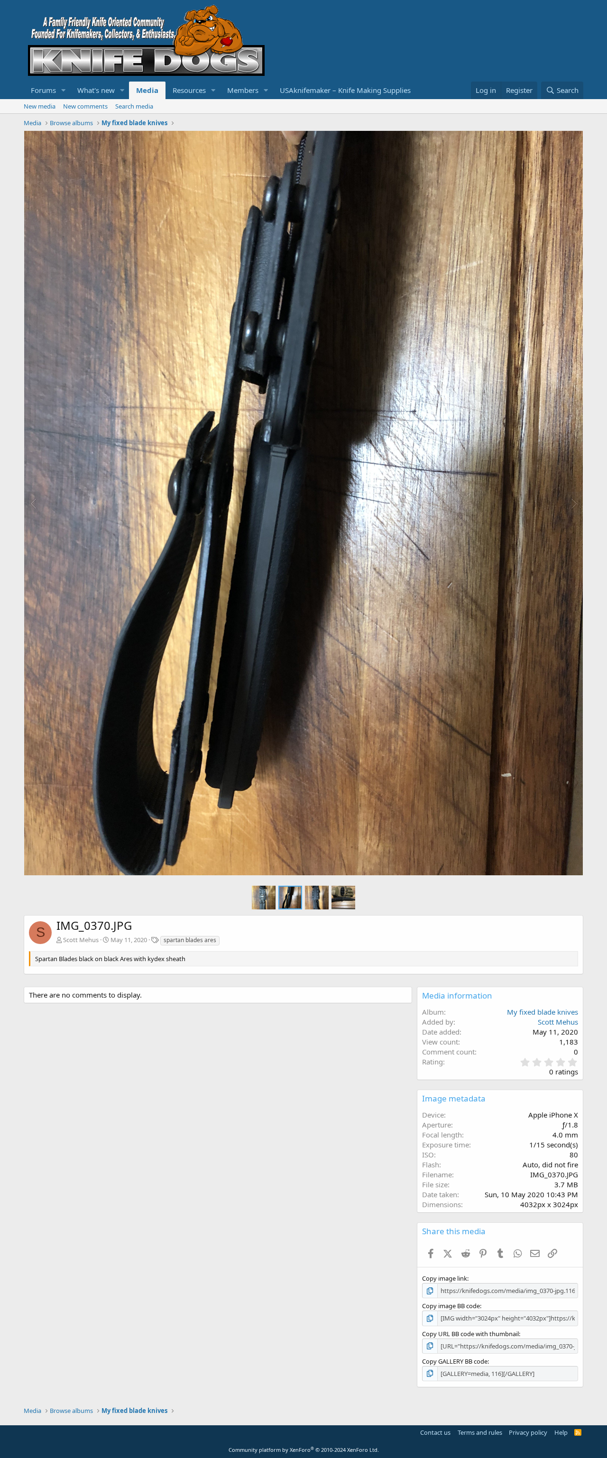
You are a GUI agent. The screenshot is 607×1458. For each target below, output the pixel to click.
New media (39, 106)
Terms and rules (480, 1432)
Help (561, 1432)
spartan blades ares (190, 940)
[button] (63, 90)
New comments (85, 106)
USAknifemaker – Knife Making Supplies (345, 90)
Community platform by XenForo (304, 1449)
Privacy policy (528, 1432)
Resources (189, 90)
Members (242, 90)
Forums (43, 90)
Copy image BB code (451, 1306)
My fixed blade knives (542, 1012)
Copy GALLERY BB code (454, 1361)
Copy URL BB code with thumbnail (470, 1334)
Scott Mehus (81, 939)
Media (147, 90)
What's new (96, 90)
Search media (134, 106)
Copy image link (444, 1278)
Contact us (435, 1432)
